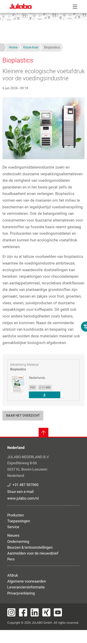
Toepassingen (18, 521)
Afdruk (12, 575)
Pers (11, 559)
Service (13, 527)
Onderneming (18, 541)
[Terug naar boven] (43, 433)
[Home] (21, 7)
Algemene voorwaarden (26, 581)
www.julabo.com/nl (23, 498)
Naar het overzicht (23, 415)
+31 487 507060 (25, 485)
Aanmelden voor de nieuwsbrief (32, 553)
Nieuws (13, 535)
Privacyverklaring (21, 593)
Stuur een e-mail (20, 491)
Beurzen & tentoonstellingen (30, 547)
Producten (15, 515)
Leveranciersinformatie (26, 587)
